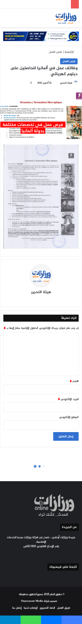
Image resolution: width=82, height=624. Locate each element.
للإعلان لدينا (31, 607)
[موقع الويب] (53, 299)
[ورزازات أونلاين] (66, 18)
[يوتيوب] (38, 299)
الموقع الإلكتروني (69, 417)
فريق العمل (63, 607)
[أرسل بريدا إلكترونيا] (58, 83)
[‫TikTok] (28, 299)
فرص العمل (55, 52)
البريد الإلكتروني (68, 399)
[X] (43, 299)
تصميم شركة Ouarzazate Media (39, 601)
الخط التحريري (47, 607)
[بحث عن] (13, 19)
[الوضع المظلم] (20, 19)
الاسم (74, 381)
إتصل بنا (17, 607)
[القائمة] (5, 19)
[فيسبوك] (48, 299)
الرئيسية (70, 52)
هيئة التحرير (41, 292)
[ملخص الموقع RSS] (30, 554)
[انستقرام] (33, 299)
